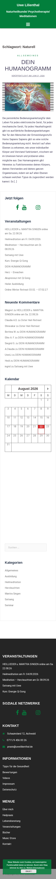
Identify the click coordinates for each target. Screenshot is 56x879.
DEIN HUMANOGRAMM (28, 65)
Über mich (7, 809)
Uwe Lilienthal (28, 5)
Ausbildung (11, 576)
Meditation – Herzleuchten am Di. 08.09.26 (25, 679)
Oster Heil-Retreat (31, 320)
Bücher (6, 832)
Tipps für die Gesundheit (15, 766)
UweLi (8, 354)
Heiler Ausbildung (14, 283)
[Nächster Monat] (48, 389)
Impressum (8, 783)
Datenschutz (9, 789)
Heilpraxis (7, 815)
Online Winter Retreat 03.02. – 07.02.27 (26, 289)
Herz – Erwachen (14, 272)
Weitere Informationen (35, 868)
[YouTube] (24, 208)
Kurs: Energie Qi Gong (16, 260)
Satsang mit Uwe (14, 255)
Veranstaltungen (11, 826)
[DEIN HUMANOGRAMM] (28, 96)
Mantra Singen (13, 593)
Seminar (9, 605)
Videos (6, 778)
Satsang (9, 599)
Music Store (9, 838)
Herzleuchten (12, 587)
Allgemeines (28, 55)
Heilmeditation (13, 582)
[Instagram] (38, 208)
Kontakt (6, 843)
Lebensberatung (11, 820)
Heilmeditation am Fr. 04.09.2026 (23, 239)
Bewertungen (9, 772)
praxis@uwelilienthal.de (20, 746)
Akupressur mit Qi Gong (17, 278)
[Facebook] (17, 208)
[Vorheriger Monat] (8, 389)
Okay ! (29, 871)
